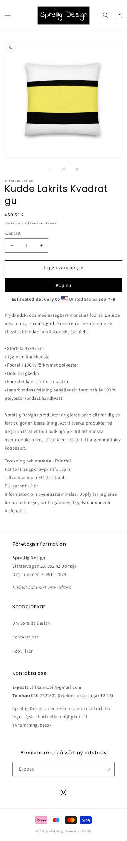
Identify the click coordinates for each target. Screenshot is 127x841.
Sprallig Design (55, 831)
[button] (7, 15)
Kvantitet (13, 233)
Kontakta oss (25, 637)
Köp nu (63, 285)
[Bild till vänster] (50, 169)
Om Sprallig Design (31, 623)
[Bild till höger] (77, 169)
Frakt (25, 223)
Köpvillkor (22, 651)
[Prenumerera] (107, 769)
